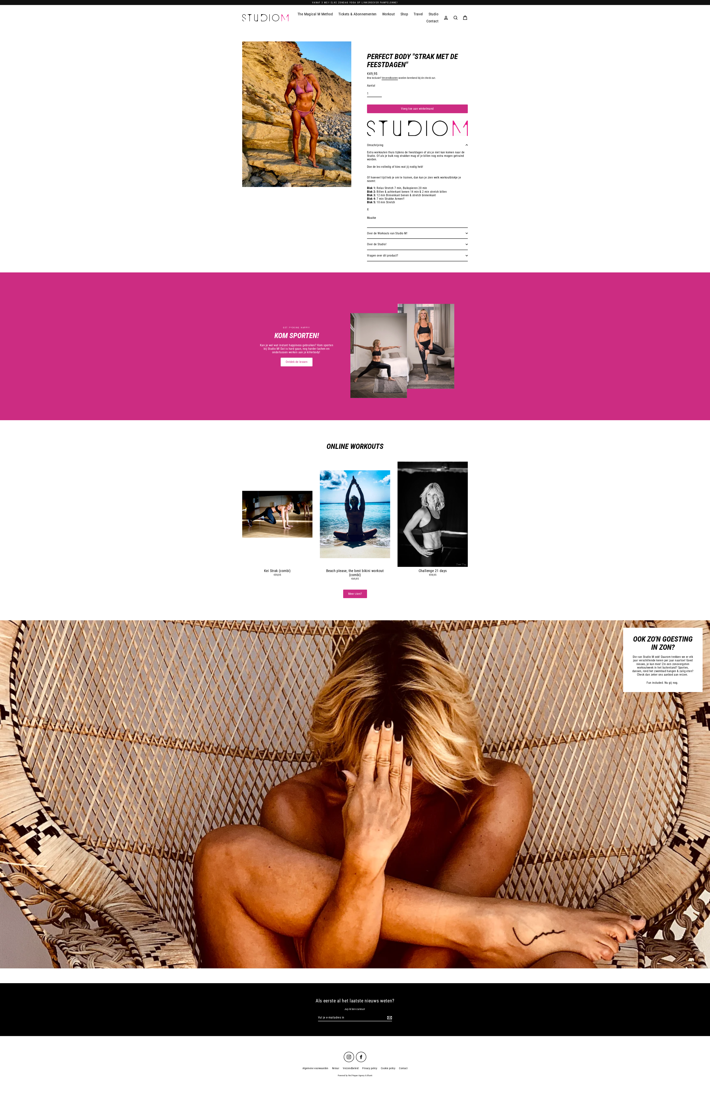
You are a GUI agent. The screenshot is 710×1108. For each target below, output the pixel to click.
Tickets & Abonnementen (357, 14)
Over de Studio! (376, 244)
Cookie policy (388, 1068)
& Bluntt (368, 1075)
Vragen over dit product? (382, 255)
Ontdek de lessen (296, 362)
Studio (433, 14)
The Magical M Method (315, 14)
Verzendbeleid (351, 1068)
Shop (404, 14)
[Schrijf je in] (389, 1017)
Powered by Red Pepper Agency (351, 1075)
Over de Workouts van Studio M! (387, 233)
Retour (335, 1068)
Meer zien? (355, 594)
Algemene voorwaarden (315, 1068)
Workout (388, 14)
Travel (418, 14)
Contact (432, 21)
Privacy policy (369, 1068)
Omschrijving (375, 145)
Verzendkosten (390, 77)
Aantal (371, 85)
